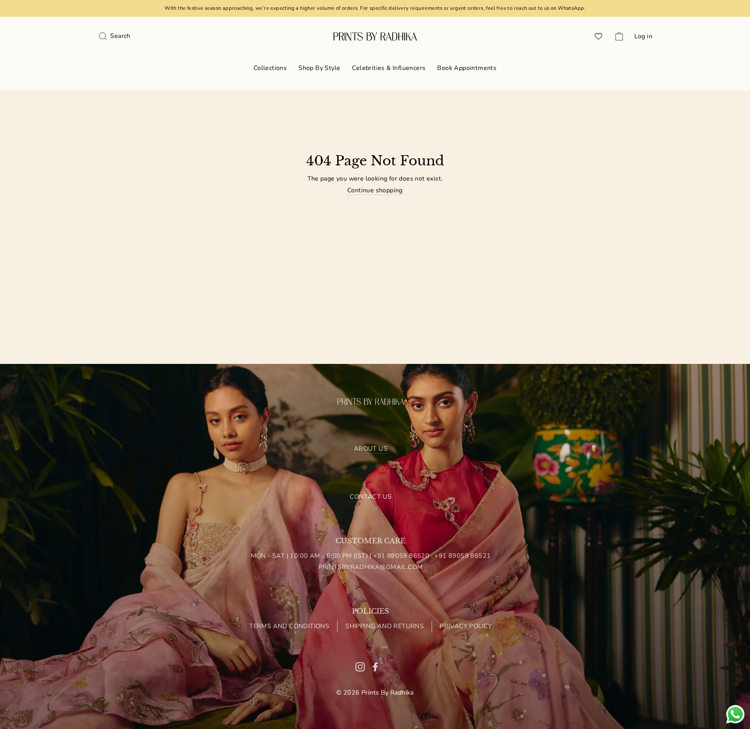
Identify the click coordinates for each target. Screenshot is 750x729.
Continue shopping (375, 190)
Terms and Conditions (289, 626)
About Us (371, 448)
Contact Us (370, 497)
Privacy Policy (466, 626)
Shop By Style (319, 68)
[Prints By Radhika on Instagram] (360, 666)
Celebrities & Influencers (388, 68)
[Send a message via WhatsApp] (735, 714)
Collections (270, 68)
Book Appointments (466, 68)
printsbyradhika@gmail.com (370, 567)
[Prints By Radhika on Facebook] (375, 666)
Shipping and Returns (384, 626)
